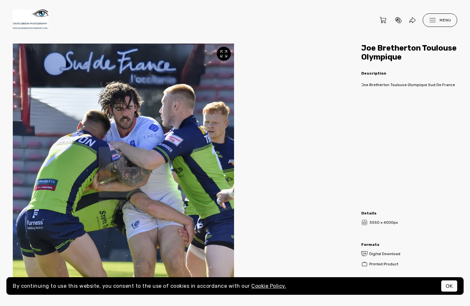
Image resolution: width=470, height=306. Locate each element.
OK (449, 286)
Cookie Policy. (268, 286)
